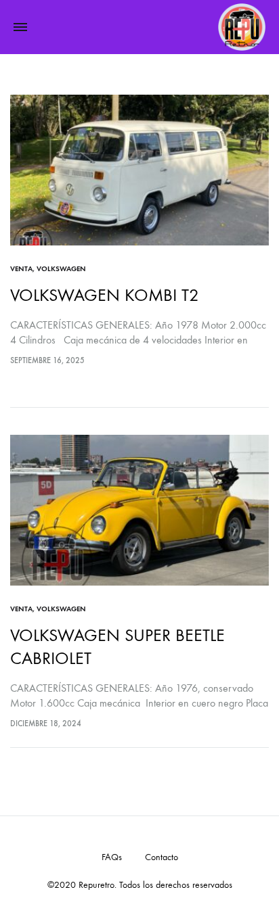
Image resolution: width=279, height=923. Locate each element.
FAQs (112, 857)
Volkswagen (61, 268)
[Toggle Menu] (20, 27)
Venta (21, 268)
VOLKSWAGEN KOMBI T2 (104, 295)
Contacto (161, 857)
